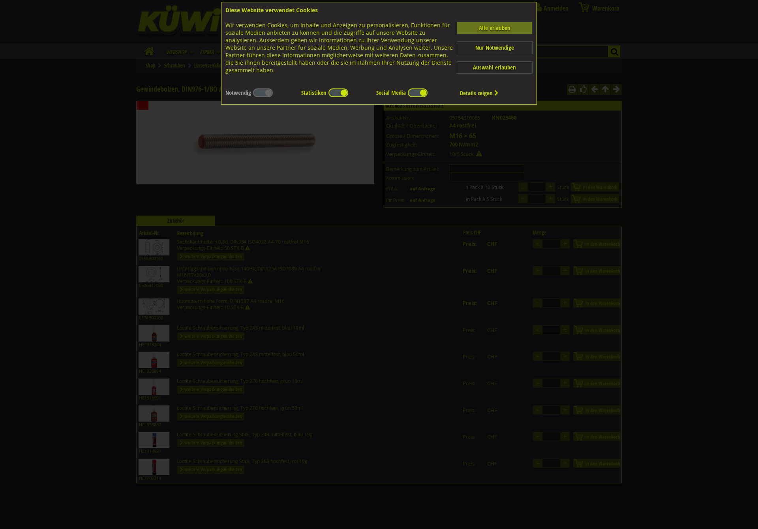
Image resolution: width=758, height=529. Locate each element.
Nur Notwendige (494, 47)
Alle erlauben (494, 28)
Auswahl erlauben (494, 67)
